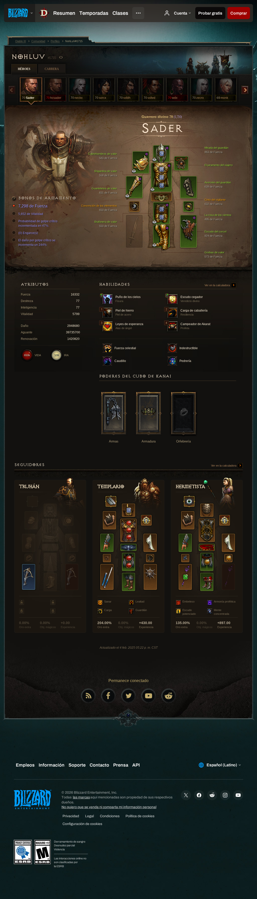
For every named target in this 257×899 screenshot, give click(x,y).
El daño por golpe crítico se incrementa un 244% (36, 243)
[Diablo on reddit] (168, 695)
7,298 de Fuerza (32, 206)
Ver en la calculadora (218, 285)
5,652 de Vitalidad (30, 214)
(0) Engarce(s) (28, 233)
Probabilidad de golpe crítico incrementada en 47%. (37, 223)
